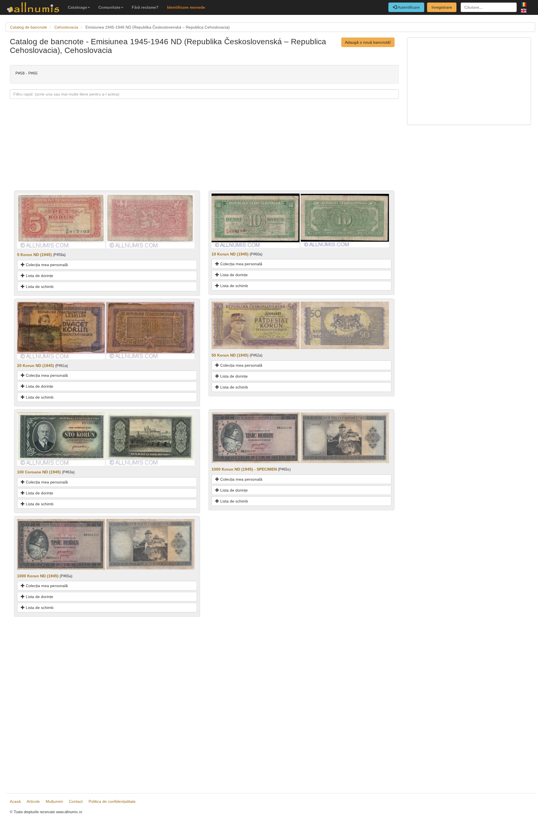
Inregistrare (442, 7)
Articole (33, 801)
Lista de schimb (39, 286)
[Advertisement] (178, 151)
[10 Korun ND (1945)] (256, 220)
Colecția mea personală (46, 264)
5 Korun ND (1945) (34, 254)
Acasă (15, 801)
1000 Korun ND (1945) (38, 576)
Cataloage (77, 7)
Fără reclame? (145, 7)
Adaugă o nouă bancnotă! (368, 42)
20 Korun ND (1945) (35, 365)
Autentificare (408, 7)
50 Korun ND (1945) (230, 355)
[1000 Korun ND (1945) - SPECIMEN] (256, 437)
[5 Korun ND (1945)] (61, 220)
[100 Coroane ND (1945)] (61, 439)
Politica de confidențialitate (112, 801)
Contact (76, 801)
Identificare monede (186, 7)
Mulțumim (54, 801)
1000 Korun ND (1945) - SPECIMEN (244, 469)
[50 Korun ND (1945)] (256, 325)
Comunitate (109, 7)
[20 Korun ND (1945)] (61, 330)
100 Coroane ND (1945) (39, 472)
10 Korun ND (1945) (230, 254)
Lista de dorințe (39, 275)
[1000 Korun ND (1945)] (61, 544)
